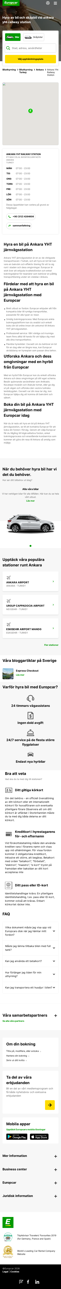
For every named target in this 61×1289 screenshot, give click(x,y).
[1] (30, 546)
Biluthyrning (9, 69)
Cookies (14, 1271)
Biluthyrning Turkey (26, 71)
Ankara (40, 69)
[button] (30, 111)
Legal (5, 1271)
